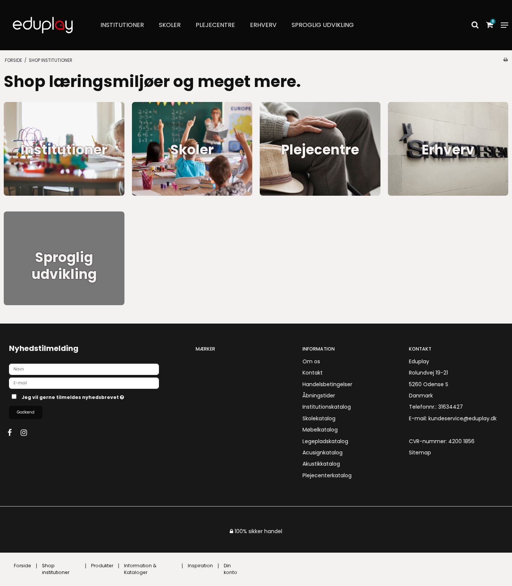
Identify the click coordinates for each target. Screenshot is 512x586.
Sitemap (420, 452)
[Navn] (84, 369)
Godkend (25, 412)
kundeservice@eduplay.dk (462, 418)
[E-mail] (84, 383)
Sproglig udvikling (323, 25)
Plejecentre (215, 25)
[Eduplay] (43, 25)
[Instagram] (27, 432)
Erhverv (263, 25)
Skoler (170, 25)
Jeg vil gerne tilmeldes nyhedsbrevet (100, 395)
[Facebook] (13, 432)
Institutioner (122, 25)
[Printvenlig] (505, 60)
